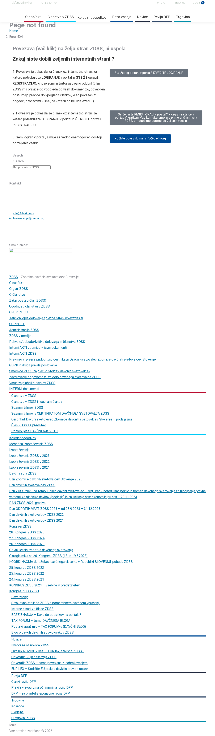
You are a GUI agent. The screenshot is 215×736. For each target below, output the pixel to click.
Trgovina (180, 2)
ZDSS (13, 277)
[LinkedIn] (55, 176)
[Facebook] (33, 176)
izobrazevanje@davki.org (26, 218)
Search (18, 155)
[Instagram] (44, 176)
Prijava (161, 2)
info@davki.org (23, 213)
